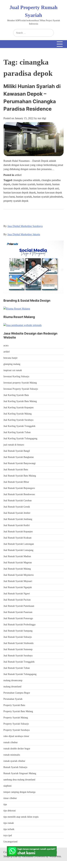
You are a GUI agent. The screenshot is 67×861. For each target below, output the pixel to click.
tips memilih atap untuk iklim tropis (20, 817)
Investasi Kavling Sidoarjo (16, 376)
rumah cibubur (10, 742)
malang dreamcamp (12, 680)
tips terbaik (8, 829)
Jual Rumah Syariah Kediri (16, 525)
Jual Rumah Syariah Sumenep (17, 649)
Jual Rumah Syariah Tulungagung (19, 674)
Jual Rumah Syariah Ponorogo (18, 618)
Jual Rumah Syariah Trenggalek (19, 661)
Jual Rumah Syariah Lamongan (18, 544)
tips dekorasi (9, 810)
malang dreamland (12, 686)
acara (5, 345)
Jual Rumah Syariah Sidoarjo (17, 637)
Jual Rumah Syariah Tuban (16, 668)
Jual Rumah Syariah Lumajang (18, 550)
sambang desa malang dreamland (19, 779)
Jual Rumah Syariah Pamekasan (18, 606)
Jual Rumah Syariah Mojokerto (18, 575)
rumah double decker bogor (16, 748)
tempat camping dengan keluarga (19, 792)
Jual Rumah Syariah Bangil (16, 451)
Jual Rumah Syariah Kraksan (17, 537)
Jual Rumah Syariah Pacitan (17, 599)
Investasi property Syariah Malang (20, 382)
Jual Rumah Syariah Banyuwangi (19, 463)
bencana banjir (10, 358)
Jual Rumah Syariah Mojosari (17, 581)
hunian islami (43, 184)
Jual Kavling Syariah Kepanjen (18, 407)
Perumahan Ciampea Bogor (16, 692)
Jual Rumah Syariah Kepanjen (18, 531)
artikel (18, 174)
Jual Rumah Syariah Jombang (17, 519)
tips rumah (8, 823)
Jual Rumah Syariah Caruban (17, 500)
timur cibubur (10, 798)
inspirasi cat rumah (12, 370)
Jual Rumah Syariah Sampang (17, 630)
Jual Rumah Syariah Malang (17, 568)
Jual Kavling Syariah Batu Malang (20, 401)
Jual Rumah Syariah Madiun (17, 556)
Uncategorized (10, 841)
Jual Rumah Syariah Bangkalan (18, 457)
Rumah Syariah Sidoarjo (15, 767)
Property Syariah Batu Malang (18, 711)
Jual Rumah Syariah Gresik (16, 506)
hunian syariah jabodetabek (48, 196)
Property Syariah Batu (14, 705)
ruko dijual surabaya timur (16, 736)
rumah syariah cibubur (14, 761)
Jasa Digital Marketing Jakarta (23, 234)
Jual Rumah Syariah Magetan (17, 562)
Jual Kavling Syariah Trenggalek (19, 426)
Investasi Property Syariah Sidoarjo (20, 389)
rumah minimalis (11, 755)
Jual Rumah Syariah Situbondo (18, 643)
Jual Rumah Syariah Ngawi (16, 593)
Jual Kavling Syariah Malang (17, 413)
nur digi (42, 118)
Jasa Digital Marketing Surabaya (25, 226)
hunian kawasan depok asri (44, 188)
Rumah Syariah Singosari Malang (19, 773)
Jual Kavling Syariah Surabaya (18, 420)
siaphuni (7, 786)
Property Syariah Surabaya (16, 730)
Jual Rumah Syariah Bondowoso (19, 494)
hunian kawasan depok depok (19, 192)
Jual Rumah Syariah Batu (15, 469)
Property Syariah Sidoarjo (16, 723)
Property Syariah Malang (15, 717)
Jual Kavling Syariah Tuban (17, 432)
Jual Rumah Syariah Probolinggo (19, 624)
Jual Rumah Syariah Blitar (16, 482)
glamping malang (11, 364)
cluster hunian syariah (23, 184)
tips (5, 804)
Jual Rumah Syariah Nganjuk (17, 587)
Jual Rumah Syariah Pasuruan (17, 612)
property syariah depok (15, 200)
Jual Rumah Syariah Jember (16, 513)
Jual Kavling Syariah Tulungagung (20, 438)
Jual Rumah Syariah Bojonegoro (19, 488)
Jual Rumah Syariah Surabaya (17, 655)
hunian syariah (24, 196)
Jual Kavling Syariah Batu (16, 395)
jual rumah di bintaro (13, 444)
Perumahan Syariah (12, 699)
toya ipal (7, 835)
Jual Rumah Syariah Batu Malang (19, 475)
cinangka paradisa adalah (26, 180)
